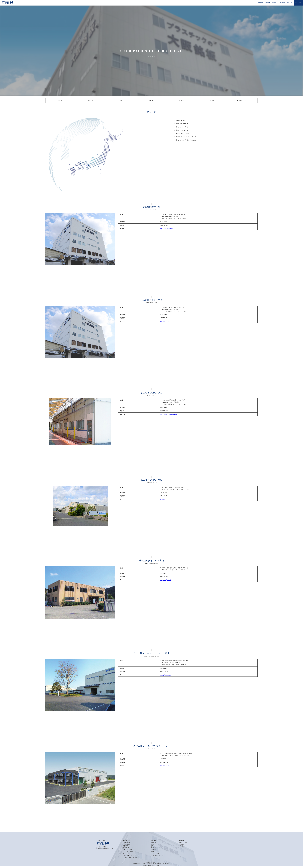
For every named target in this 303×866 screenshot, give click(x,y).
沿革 (121, 100)
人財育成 (181, 844)
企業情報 (282, 2)
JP (3, 4)
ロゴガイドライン (155, 853)
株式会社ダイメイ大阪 (182, 127)
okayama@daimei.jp (166, 580)
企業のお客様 (126, 842)
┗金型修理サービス (128, 855)
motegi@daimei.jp (165, 675)
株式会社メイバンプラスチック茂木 (186, 136)
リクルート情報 (183, 842)
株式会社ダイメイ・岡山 (183, 133)
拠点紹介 (90, 100)
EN (6, 4)
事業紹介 (260, 2)
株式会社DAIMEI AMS (182, 130)
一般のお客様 (126, 844)
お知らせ (289, 2)
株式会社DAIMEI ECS (182, 123)
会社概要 (151, 100)
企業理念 (60, 100)
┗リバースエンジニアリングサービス (133, 857)
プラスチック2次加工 (128, 851)
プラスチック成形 (127, 849)
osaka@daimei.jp (165, 321)
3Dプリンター (126, 847)
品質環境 (181, 100)
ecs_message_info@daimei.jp (168, 414)
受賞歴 (212, 100)
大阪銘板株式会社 (181, 120)
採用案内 (274, 2)
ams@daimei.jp (164, 499)
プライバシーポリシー (157, 855)
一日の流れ (182, 846)
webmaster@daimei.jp (166, 228)
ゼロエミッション (242, 100)
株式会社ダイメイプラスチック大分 (186, 140)
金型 (124, 853)
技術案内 (267, 2)
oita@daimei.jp (164, 765)
